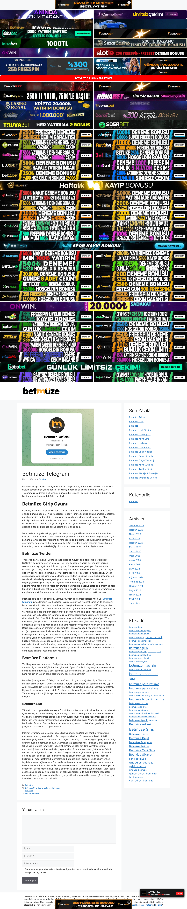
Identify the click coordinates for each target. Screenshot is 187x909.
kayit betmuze (136, 777)
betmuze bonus (136, 637)
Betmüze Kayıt (139, 738)
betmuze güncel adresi (140, 655)
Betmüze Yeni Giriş (142, 750)
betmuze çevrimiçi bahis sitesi (144, 713)
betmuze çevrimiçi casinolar (142, 716)
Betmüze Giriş (136, 421)
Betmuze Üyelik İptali (139, 434)
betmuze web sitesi (138, 707)
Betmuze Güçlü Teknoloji (141, 460)
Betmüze (29, 785)
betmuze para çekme (143, 688)
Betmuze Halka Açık (139, 443)
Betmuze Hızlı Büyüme (140, 430)
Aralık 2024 (135, 560)
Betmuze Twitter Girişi (140, 469)
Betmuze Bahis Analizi (140, 451)
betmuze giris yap (138, 651)
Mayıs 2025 (135, 547)
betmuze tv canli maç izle (146, 699)
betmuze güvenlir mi (139, 658)
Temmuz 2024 (136, 581)
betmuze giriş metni (154, 652)
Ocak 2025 (134, 555)
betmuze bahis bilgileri (140, 630)
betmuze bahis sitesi (139, 633)
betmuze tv (158, 695)
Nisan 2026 (135, 534)
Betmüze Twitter (139, 746)
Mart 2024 (134, 599)
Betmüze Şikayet (140, 754)
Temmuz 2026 (136, 525)
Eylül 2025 (134, 538)
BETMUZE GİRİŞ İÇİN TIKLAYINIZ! (93, 78)
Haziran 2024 (136, 586)
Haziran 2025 (136, 543)
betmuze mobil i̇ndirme (140, 669)
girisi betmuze (137, 766)
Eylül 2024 (134, 573)
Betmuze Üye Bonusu (140, 447)
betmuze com (156, 644)
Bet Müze (29, 791)
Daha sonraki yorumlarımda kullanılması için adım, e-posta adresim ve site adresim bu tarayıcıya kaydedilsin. (69, 871)
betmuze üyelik (138, 720)
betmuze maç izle (142, 665)
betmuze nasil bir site (143, 676)
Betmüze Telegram (52, 788)
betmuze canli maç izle (140, 641)
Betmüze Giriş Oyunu (34, 788)
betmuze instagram (138, 661)
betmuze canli (154, 637)
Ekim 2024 (134, 568)
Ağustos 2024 (136, 577)
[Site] (46, 135)
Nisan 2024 (135, 594)
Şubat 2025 (135, 551)
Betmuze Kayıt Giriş (139, 439)
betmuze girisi (138, 648)
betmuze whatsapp (138, 710)
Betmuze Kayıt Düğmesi (141, 464)
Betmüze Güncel (139, 734)
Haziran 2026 (136, 530)
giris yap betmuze (138, 770)
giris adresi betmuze (141, 762)
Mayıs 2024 (135, 590)
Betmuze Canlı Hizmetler (141, 456)
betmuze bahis (136, 627)
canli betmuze (137, 758)
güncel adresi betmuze (143, 773)
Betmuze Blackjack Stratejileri (144, 473)
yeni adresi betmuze (141, 780)
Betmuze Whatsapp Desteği (143, 477)
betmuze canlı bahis (139, 644)
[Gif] (93, 185)
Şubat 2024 (135, 603)
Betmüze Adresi (32, 793)
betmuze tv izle (138, 703)
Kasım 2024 (135, 564)
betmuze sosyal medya (140, 695)
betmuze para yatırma (144, 684)
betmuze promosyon (139, 692)
